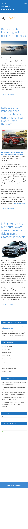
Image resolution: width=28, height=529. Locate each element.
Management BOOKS (7, 359)
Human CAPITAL (6, 355)
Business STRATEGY (7, 346)
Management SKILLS (7, 362)
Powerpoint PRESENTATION (9, 368)
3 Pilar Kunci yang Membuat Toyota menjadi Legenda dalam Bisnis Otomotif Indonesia (13, 230)
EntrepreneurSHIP (6, 352)
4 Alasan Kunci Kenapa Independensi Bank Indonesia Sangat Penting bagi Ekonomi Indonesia (13, 404)
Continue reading (7, 95)
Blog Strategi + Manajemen (7, 6)
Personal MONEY (6, 365)
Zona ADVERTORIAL (7, 371)
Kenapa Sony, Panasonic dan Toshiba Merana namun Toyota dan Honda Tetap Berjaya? (12, 116)
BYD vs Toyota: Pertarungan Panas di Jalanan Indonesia (13, 32)
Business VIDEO (6, 349)
